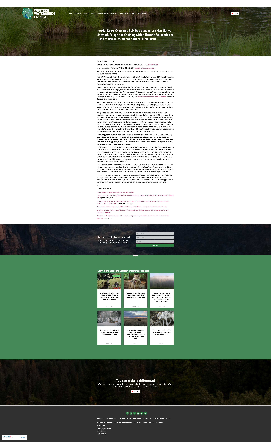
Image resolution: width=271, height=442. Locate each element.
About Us (77, 13)
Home (70, 13)
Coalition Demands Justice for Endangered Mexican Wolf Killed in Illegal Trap (135, 295)
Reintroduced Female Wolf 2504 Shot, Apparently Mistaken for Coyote (109, 332)
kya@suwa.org (153, 65)
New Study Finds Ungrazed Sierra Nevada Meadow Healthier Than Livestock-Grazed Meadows (109, 296)
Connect (133, 13)
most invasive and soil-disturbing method (152, 97)
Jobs (145, 422)
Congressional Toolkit (162, 418)
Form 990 (159, 422)
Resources (113, 13)
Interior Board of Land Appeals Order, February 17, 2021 (115, 192)
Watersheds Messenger (142, 418)
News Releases (125, 418)
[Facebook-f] (127, 413)
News (92, 13)
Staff (151, 422)
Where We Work (102, 13)
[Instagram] (131, 413)
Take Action (123, 13)
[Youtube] (145, 413)
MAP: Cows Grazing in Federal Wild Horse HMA (114, 422)
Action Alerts (112, 418)
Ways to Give (141, 13)
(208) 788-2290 (101, 434)
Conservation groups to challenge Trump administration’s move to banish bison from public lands (135, 334)
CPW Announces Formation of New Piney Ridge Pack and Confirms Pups (161, 332)
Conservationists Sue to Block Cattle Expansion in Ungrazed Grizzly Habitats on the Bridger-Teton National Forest (161, 297)
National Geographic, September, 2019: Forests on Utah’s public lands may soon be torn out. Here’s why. (132, 207)
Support (138, 422)
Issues (85, 13)
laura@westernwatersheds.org (145, 68)
